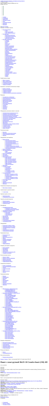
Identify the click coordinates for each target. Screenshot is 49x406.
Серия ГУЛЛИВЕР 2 (9, 300)
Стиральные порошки (7, 83)
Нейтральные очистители (10, 36)
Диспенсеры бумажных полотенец (10, 116)
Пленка (4, 267)
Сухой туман (5, 191)
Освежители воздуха (7, 82)
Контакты (5, 24)
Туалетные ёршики (7, 126)
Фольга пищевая (6, 270)
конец (11, 386)
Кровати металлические (8, 357)
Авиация (7, 40)
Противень (5, 165)
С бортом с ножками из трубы (11, 177)
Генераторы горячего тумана (9, 225)
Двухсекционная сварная (10, 140)
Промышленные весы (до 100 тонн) (10, 321)
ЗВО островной (8, 152)
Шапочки (5, 284)
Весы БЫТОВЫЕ (8, 309)
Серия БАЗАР (8, 313)
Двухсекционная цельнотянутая (11, 141)
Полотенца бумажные (7, 89)
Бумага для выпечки (7, 265)
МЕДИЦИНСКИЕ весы (10, 290)
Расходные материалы (7, 103)
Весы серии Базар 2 (9, 334)
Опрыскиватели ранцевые (8, 230)
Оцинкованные (8, 144)
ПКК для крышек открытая (10, 161)
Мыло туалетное (6, 80)
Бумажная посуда (6, 234)
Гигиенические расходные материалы (10, 115)
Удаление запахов (8, 71)
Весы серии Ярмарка (9, 338)
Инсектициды (6, 217)
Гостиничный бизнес (9, 46)
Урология (5, 107)
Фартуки (4, 282)
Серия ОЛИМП (8, 304)
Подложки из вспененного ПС (9, 251)
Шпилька (5, 183)
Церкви (6, 75)
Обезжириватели (8, 55)
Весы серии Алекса (9, 331)
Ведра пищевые (6, 247)
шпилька (31, 390)
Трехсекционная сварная (10, 148)
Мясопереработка (8, 53)
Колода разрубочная (7, 153)
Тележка (4, 181)
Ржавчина (7, 65)
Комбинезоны (6, 277)
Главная (4, 17)
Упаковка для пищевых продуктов (7, 245)
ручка (19, 372)
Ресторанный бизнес (9, 64)
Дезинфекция (3, 205)
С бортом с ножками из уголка (11, 178)
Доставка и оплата (6, 20)
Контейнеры (5, 248)
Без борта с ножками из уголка (11, 175)
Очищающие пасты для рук (8, 197)
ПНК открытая (8, 163)
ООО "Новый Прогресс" (10, 32)
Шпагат (4, 272)
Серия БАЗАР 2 (8, 314)
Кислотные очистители (10, 35)
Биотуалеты (7, 43)
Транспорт (7, 70)
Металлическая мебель (5, 355)
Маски (4, 279)
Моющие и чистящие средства (6, 27)
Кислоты (5, 132)
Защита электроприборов (10, 50)
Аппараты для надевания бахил (9, 114)
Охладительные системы (10, 56)
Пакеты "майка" (6, 257)
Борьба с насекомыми (9, 45)
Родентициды (5, 219)
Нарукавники (5, 280)
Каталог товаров (6, 403)
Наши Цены (5, 19)
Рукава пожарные (6, 347)
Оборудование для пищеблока (6, 137)
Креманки (5, 236)
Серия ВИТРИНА (9, 316)
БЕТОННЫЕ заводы (9, 323)
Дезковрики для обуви (7, 211)
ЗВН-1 (6, 151)
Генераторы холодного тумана (9, 226)
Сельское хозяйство (9, 67)
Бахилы (4, 276)
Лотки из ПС (5, 250)
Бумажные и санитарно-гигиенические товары (10, 86)
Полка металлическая (7, 156)
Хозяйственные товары (5, 78)
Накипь (6, 54)
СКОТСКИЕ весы (9, 329)
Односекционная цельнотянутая (11, 143)
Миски (4, 238)
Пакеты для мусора (7, 259)
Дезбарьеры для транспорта (10, 208)
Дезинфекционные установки (9, 227)
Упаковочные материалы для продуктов (8, 185)
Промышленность (9, 62)
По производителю (7, 29)
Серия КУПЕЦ (8, 303)
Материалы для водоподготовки (9, 133)
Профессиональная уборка (10, 63)
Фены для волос (6, 128)
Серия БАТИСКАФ (9, 297)
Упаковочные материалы (5, 263)
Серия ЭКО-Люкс (9, 213)
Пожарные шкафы (6, 345)
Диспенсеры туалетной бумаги (9, 118)
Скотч (4, 269)
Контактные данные (4, 397)
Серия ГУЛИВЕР (8, 299)
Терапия (4, 105)
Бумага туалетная (6, 88)
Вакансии (5, 23)
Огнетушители (6, 344)
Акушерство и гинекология (8, 97)
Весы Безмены (8, 308)
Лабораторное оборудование (9, 202)
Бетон (6, 42)
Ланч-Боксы (5, 249)
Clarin (6, 30)
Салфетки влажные (7, 91)
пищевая (14, 390)
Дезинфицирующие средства (9, 210)
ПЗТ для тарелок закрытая (10, 158)
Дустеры (4, 228)
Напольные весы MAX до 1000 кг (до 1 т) (11, 293)
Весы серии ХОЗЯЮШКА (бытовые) (12, 311)
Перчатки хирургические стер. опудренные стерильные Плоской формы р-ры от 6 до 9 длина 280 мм (21, 380)
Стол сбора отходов (7, 179)
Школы (6, 76)
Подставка (5, 154)
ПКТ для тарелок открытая (10, 162)
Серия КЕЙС (8, 302)
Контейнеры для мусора (8, 121)
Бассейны (7, 41)
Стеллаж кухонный (7, 166)
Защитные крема (6, 195)
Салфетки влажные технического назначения (12, 92)
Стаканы (4, 241)
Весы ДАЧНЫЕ (8, 294)
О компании (5, 18)
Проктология (5, 102)
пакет (5, 372)
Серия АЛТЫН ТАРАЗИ (10, 296)
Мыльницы (5, 122)
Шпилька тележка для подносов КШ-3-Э (8, 387)
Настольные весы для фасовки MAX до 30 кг (12, 307)
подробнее (2, 371)
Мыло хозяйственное (7, 81)
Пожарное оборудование (5, 340)
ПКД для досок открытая (10, 159)
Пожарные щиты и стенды (8, 346)
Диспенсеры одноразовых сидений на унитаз (12, 117)
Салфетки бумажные (7, 90)
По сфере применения (7, 39)
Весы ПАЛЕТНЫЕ (9, 326)
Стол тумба (5, 180)
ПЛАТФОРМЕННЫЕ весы (10, 328)
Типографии (7, 69)
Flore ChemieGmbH (9, 31)
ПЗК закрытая (8, 157)
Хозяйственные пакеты (7, 261)
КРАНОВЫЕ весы (9, 327)
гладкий (8, 386)
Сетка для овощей (6, 268)
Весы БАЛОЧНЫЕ (9, 325)
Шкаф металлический (7, 182)
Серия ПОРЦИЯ (8, 320)
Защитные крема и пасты (5, 193)
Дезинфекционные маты (8, 207)
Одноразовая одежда (4, 274)
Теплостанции (8, 68)
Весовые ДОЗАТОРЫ (9, 324)
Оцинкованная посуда (7, 353)
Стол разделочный (6, 172)
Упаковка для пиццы (7, 253)
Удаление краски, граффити (11, 72)
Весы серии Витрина (9, 335)
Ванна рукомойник (7, 149)
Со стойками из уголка (10, 171)
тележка (26, 390)
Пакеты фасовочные (7, 260)
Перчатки (5, 281)
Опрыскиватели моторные (8, 229)
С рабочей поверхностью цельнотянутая (13, 147)
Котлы (4, 352)
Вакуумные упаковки (7, 187)
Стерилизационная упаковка (9, 220)
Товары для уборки (7, 84)
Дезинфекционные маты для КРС (12, 209)
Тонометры (5, 106)
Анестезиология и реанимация (9, 98)
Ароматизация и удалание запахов (7, 189)
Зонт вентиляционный (7, 150)
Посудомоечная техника (10, 61)
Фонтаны (7, 73)
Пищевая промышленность (10, 59)
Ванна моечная (6, 139)
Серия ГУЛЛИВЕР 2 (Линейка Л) (12, 301)
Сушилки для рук (6, 125)
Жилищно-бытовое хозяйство (11, 49)
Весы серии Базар (8, 333)
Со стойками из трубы (9, 170)
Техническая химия (4, 130)
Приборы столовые (7, 240)
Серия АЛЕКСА (8, 312)
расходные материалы (20, 383)
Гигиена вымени (6, 201)
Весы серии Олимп (9, 337)
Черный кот (11, 391)
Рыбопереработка (8, 66)
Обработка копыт (6, 203)
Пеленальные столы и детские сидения (11, 123)
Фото (4, 21)
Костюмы (5, 278)
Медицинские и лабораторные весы (10, 288)
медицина (8, 383)
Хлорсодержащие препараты (9, 134)
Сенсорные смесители (7, 124)
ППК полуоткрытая (9, 164)
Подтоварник (5, 155)
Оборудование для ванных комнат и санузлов (9, 110)
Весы (1, 286)
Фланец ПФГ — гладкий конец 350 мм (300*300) (10, 384)
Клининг (7, 51)
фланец (14, 386)
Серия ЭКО (7, 212)
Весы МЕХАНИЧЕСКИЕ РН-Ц (11, 310)
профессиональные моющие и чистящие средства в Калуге (12, 0)
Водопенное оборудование (8, 342)
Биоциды (7, 44)
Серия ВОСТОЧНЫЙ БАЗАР (11, 298)
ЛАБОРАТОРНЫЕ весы (10, 289)
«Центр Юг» (6, 392)
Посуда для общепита (4, 349)
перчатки (13, 383)
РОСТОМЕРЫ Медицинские (11, 292)
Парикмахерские (8, 58)
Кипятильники (6, 120)
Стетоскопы (5, 104)
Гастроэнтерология (7, 99)
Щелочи (4, 135)
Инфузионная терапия (7, 100)
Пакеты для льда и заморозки (9, 258)
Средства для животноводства (6, 199)
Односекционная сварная (10, 142)
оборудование (9, 390)
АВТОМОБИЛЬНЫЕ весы (10, 322)
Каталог (6, 359)
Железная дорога (8, 48)
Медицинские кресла (7, 101)
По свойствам (6, 34)
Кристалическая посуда (7, 237)
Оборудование (6, 218)
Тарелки (4, 242)
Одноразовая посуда (4, 232)
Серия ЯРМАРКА (9, 306)
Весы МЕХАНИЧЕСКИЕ (10, 295)
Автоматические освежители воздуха (10, 112)
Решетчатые (7, 169)
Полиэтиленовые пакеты (5, 255)
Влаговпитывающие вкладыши (9, 266)
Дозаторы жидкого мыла (8, 119)
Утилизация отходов (7, 221)
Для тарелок (7, 167)
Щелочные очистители (10, 38)
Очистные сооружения (10, 57)
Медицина (7, 52)
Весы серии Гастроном (10, 336)
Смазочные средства (9, 37)
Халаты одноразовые (7, 283)
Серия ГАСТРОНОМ (9, 317)
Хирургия (5, 108)
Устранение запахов (7, 22)
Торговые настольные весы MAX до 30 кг (11, 330)
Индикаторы (5, 215)
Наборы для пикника (7, 239)
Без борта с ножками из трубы (11, 174)
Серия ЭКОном (8, 214)
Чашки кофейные (6, 243)
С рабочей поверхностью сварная (12, 145)
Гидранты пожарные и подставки (10, 343)
